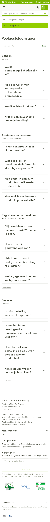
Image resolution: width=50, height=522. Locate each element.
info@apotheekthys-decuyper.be (27, 416)
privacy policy (37, 476)
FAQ (3, 434)
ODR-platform (7, 509)
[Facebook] (25, 495)
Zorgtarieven (25, 446)
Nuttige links (15, 444)
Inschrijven (25, 469)
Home (4, 19)
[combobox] (22, 13)
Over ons (5, 444)
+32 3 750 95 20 (16, 414)
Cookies (44, 507)
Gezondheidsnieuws (29, 444)
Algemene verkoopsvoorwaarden (14, 507)
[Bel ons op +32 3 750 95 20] (38, 7)
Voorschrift (15, 446)
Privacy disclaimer (34, 507)
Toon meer (6, 287)
